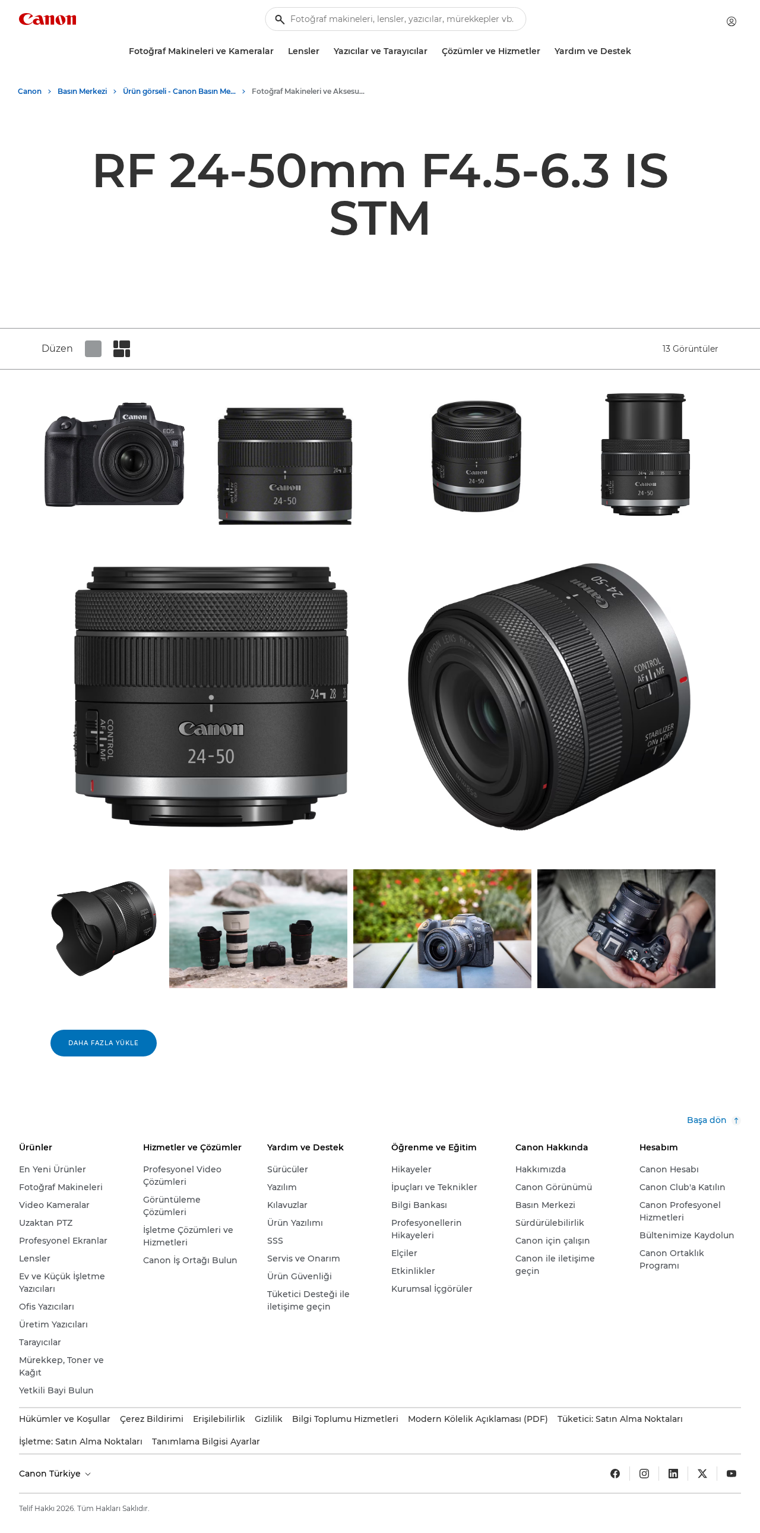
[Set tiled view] (93, 348)
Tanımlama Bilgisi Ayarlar (206, 1441)
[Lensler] (324, 51)
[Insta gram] (644, 1473)
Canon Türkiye (51, 1473)
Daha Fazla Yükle (103, 1043)
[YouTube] (731, 1473)
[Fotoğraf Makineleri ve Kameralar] (278, 51)
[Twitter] (702, 1473)
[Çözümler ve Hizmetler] (545, 51)
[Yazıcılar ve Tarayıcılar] (432, 51)
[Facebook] (615, 1473)
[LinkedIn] (673, 1473)
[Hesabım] (731, 21)
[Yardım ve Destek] (636, 51)
